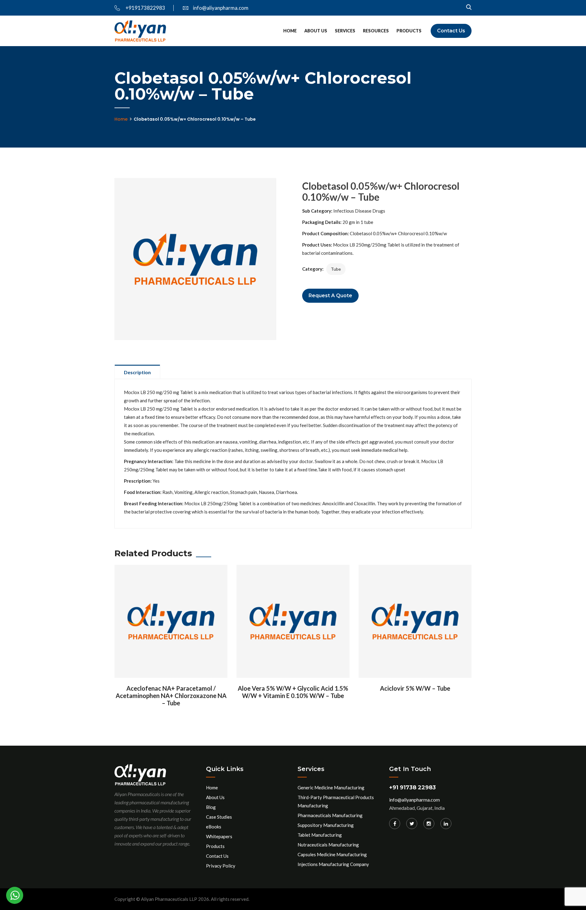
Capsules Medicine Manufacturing (332, 854)
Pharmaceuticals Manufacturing (330, 815)
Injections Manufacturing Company (333, 864)
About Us (315, 30)
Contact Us (451, 31)
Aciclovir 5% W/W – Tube (415, 688)
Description (137, 372)
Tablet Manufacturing (320, 835)
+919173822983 (145, 8)
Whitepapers (219, 836)
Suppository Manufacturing (326, 825)
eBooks (213, 826)
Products (408, 30)
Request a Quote (330, 295)
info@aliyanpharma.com (220, 8)
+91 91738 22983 (412, 787)
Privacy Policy (220, 865)
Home (290, 30)
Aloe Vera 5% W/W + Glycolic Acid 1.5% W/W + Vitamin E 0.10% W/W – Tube (293, 692)
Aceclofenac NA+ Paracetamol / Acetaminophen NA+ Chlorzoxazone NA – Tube (171, 696)
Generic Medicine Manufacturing (331, 787)
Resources (376, 30)
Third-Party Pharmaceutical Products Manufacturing (336, 801)
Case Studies (219, 817)
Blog (211, 807)
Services (345, 30)
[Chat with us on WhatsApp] (14, 895)
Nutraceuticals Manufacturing (328, 844)
